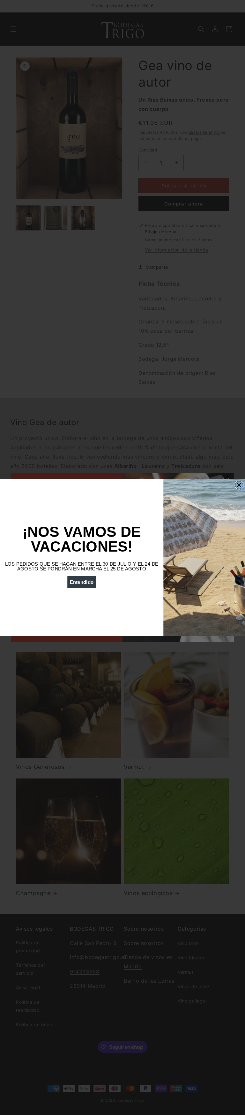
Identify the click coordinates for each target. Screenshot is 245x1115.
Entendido (81, 582)
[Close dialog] (239, 485)
